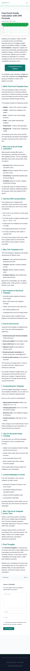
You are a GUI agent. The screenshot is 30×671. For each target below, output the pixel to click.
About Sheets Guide (11, 662)
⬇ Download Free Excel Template (15, 67)
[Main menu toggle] (27, 2)
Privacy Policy (20, 662)
